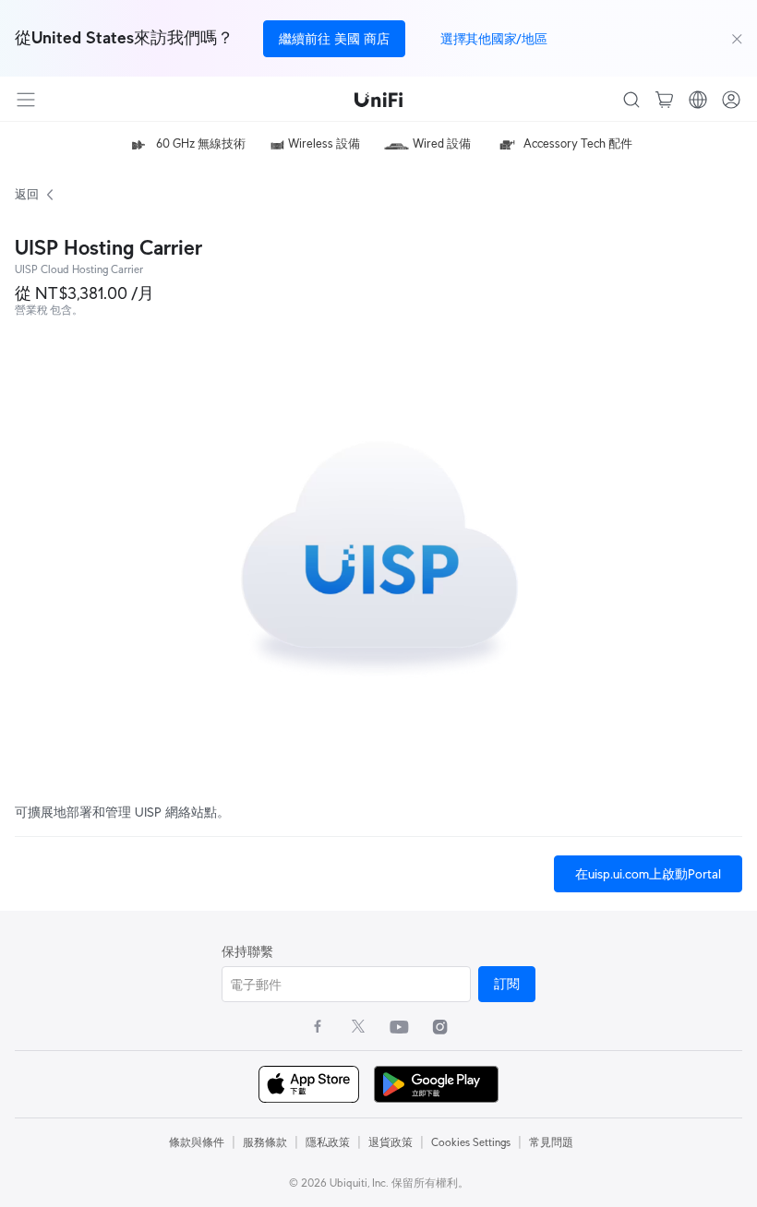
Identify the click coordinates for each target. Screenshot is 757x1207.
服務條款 (265, 1142)
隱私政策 (328, 1142)
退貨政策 (390, 1142)
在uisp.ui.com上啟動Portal (648, 873)
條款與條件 (196, 1142)
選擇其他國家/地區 (493, 38)
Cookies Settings (471, 1142)
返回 (26, 194)
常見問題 (551, 1142)
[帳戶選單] (731, 100)
